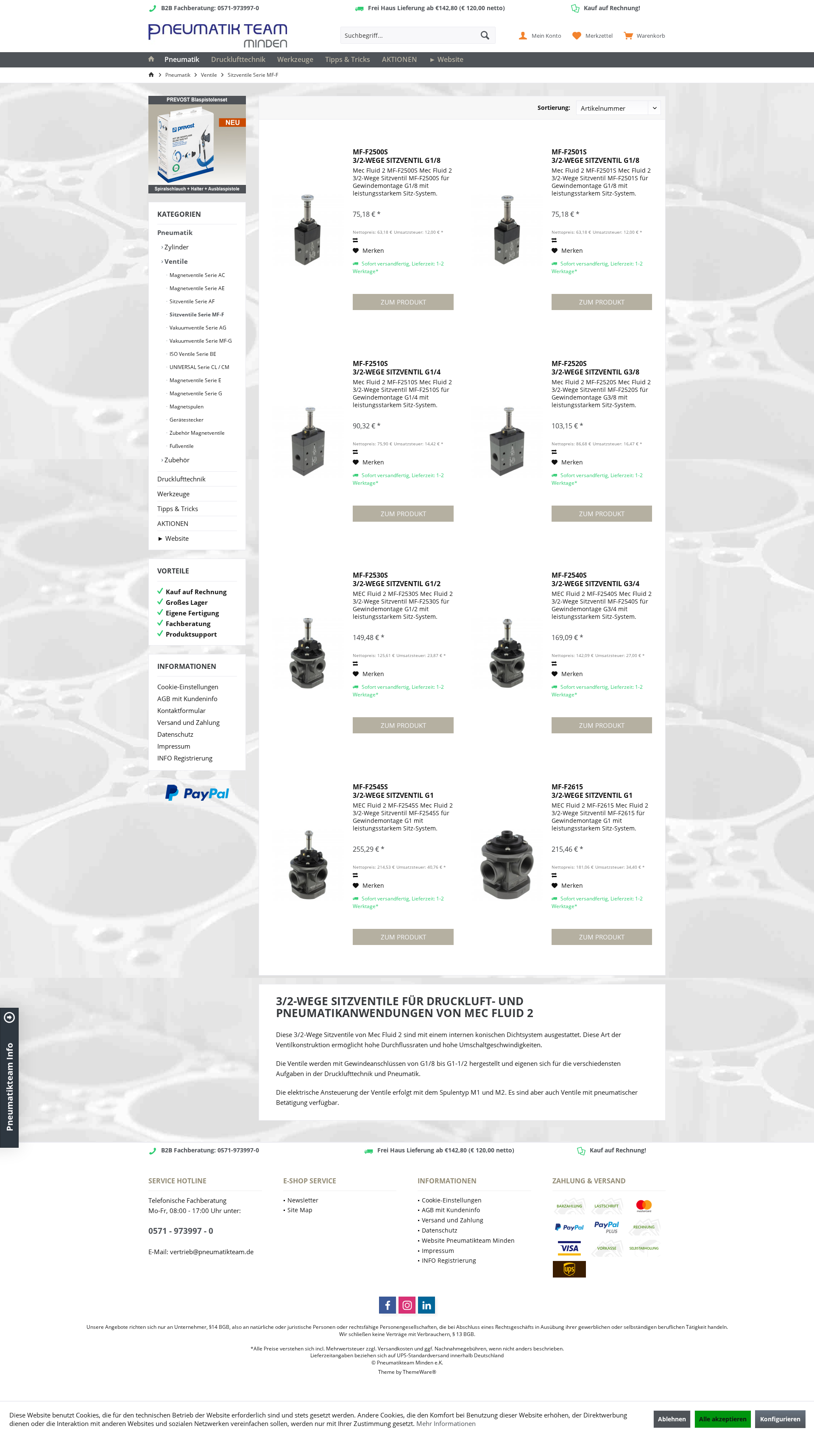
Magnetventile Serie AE (196, 288)
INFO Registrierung (184, 758)
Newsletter (302, 1200)
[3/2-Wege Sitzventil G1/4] (308, 441)
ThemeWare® (419, 1371)
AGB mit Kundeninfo (187, 698)
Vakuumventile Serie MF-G (200, 340)
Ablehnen (672, 1419)
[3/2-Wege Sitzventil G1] (308, 865)
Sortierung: (554, 107)
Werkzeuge (173, 493)
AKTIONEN (172, 523)
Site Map (299, 1210)
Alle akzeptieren (723, 1419)
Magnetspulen (186, 406)
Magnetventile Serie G (195, 393)
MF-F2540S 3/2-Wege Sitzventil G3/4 (595, 579)
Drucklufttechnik (181, 479)
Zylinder (176, 247)
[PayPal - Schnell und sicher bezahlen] (197, 793)
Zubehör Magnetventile (196, 432)
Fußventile (181, 446)
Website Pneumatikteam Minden (468, 1240)
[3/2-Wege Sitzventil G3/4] (507, 653)
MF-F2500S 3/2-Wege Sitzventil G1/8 (396, 156)
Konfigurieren (780, 1419)
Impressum (173, 746)
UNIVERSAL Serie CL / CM (198, 367)
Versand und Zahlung (188, 722)
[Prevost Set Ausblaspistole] (197, 144)
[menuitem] (642, 35)
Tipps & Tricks (177, 508)
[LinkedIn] (426, 1305)
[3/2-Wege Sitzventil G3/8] (507, 441)
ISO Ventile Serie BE (192, 354)
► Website (173, 538)
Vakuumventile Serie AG (197, 327)
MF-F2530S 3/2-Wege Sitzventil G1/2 (396, 579)
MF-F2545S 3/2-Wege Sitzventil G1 (393, 791)
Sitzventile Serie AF (191, 301)
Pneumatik (174, 232)
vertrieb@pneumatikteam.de (212, 1251)
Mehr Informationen (446, 1423)
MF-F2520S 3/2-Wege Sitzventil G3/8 (595, 367)
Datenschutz (175, 734)
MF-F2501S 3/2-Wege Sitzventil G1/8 (595, 156)
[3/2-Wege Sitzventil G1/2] (308, 653)
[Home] (151, 59)
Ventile (175, 261)
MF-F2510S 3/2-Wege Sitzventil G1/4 (396, 367)
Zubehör (176, 460)
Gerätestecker (186, 419)
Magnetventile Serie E (194, 380)
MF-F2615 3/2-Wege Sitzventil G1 (592, 791)
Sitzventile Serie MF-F (196, 314)
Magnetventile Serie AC (196, 275)
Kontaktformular (181, 710)
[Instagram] (407, 1305)
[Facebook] (387, 1305)
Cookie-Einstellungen (187, 686)
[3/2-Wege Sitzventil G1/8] (308, 230)
